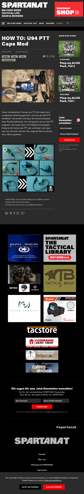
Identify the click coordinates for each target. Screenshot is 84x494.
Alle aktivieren (53, 487)
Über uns (42, 459)
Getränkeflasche (9, 60)
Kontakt (41, 454)
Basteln (6, 57)
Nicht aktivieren (30, 487)
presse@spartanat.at (34, 204)
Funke (22, 57)
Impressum (42, 470)
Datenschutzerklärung (52, 480)
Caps (14, 57)
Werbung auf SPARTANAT (42, 464)
